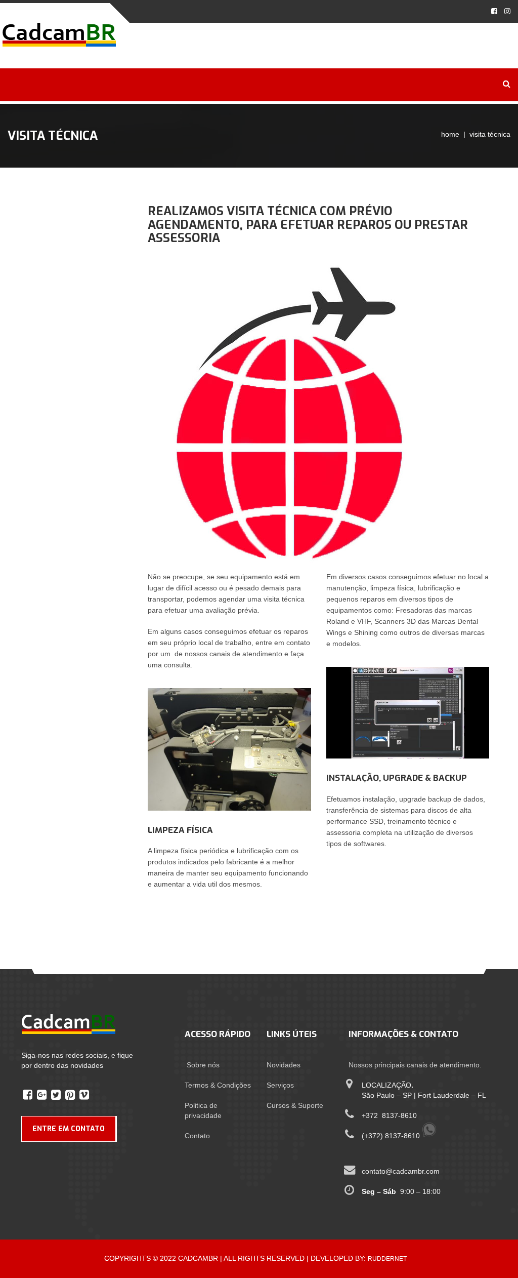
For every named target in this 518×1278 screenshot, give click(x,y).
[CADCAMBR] (59, 34)
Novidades (283, 1065)
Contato (197, 1136)
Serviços (280, 1085)
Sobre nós (203, 1065)
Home (450, 134)
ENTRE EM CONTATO (68, 1129)
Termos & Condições (218, 1085)
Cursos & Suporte (295, 1105)
